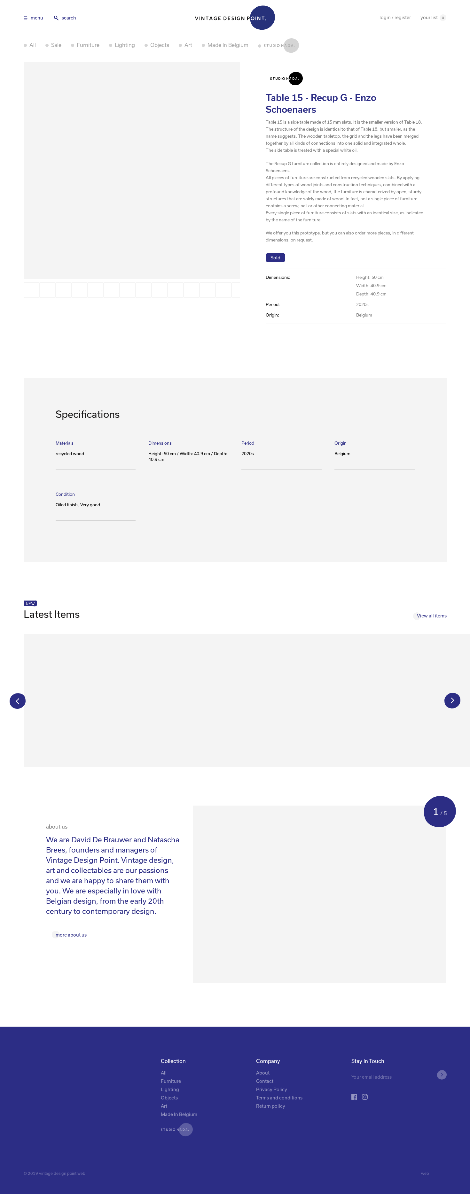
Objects (159, 45)
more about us (71, 935)
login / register (395, 17)
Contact (264, 1081)
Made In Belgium (228, 45)
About (263, 1072)
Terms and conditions (279, 1097)
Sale (56, 45)
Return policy (270, 1106)
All (32, 45)
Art (188, 45)
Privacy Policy (271, 1089)
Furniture (88, 45)
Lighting (125, 45)
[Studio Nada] (278, 45)
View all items (432, 616)
